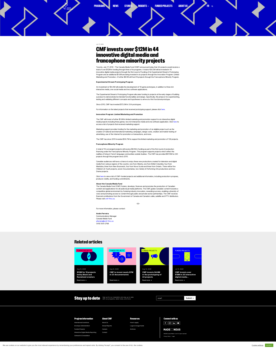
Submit (189, 298)
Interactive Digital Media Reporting (85, 332)
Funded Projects (163, 6)
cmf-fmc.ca (109, 199)
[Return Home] (69, 6)
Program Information (83, 318)
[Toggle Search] (212, 6)
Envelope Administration (82, 326)
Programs (99, 6)
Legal (173, 336)
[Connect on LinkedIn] (174, 323)
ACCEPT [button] (269, 345)
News (115, 6)
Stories (128, 6)
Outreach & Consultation (82, 335)
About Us (183, 6)
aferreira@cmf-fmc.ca (104, 221)
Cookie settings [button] (257, 345)
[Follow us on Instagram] (169, 323)
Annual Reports (107, 326)
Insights (142, 6)
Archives (133, 329)
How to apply (134, 322)
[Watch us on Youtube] (178, 323)
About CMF (107, 318)
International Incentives (81, 322)
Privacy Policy (167, 336)
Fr (208, 6)
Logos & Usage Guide (137, 326)
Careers (104, 329)
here (163, 109)
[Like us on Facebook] (165, 323)
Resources (135, 318)
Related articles (88, 242)
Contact (104, 332)
